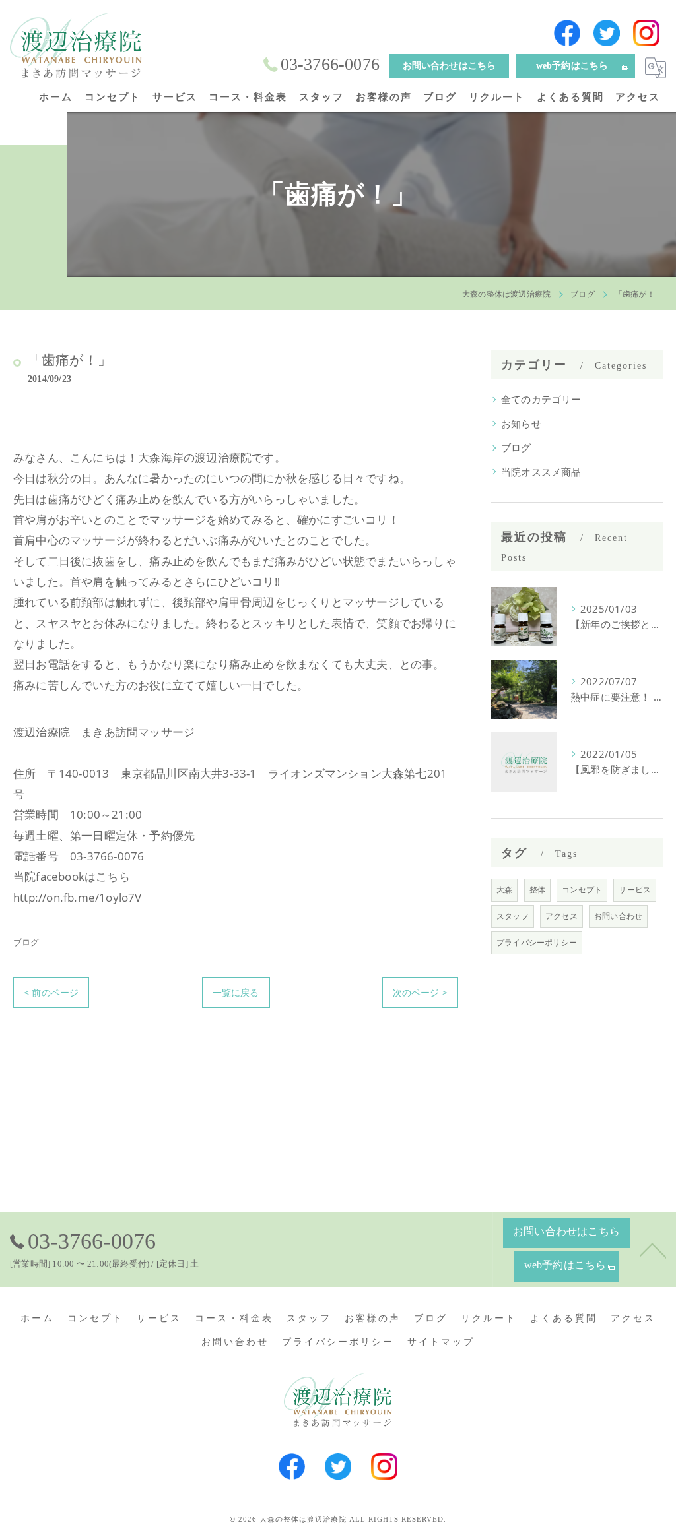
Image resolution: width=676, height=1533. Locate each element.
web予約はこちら (572, 66)
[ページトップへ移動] (653, 1249)
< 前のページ (51, 992)
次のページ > (420, 992)
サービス (635, 889)
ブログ (26, 942)
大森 (504, 889)
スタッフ (512, 916)
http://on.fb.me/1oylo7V (77, 897)
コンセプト (582, 889)
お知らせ (521, 424)
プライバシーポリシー (536, 942)
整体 (537, 889)
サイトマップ (441, 1342)
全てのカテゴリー (541, 399)
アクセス (561, 916)
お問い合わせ (618, 916)
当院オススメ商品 (541, 472)
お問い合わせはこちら (449, 66)
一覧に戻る (236, 992)
